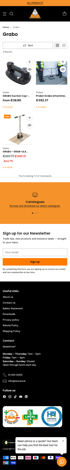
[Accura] (35, 14)
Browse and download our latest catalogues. (35, 205)
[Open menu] (4, 13)
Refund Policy (10, 325)
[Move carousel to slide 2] (35, 213)
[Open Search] (11, 13)
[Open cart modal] (64, 13)
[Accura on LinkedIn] (26, 397)
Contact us (9, 302)
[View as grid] (57, 45)
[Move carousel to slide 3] (37, 213)
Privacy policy (11, 319)
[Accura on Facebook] (4, 397)
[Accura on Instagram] (10, 397)
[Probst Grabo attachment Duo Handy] (51, 73)
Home (6, 27)
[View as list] (64, 45)
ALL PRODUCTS (35, 3)
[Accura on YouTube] (21, 397)
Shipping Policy (11, 331)
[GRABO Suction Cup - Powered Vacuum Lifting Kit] (18, 73)
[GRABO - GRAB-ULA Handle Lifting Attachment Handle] (18, 128)
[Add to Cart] (30, 62)
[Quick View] (30, 69)
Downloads (9, 314)
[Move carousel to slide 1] (32, 213)
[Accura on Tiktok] (15, 397)
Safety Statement (13, 308)
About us (8, 296)
